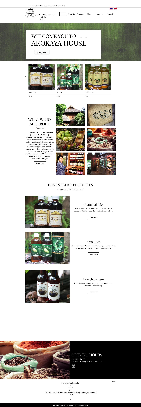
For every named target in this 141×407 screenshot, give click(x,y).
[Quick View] (70, 77)
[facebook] (70, 399)
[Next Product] (113, 76)
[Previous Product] (26, 76)
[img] (70, 115)
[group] (70, 81)
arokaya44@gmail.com (42, 6)
